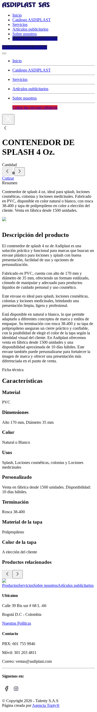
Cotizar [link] (8, 178)
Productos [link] (10, 585)
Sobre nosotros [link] (24, 34)
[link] (26, 6)
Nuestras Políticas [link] (16, 623)
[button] (4, 53)
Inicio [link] (17, 15)
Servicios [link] (19, 24)
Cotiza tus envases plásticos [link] (34, 38)
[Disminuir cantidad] (7, 171)
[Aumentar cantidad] (19, 171)
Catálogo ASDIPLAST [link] (31, 20)
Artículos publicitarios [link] (30, 29)
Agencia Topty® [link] (45, 705)
